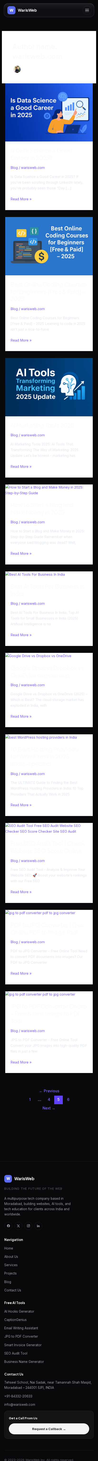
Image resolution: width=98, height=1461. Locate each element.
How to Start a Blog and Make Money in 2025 (42, 508)
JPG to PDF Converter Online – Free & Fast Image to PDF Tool (48, 1013)
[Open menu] (87, 10)
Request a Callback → (49, 1429)
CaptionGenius (15, 1320)
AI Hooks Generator (19, 1311)
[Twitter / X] (18, 1226)
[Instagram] (28, 1226)
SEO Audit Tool (15, 1353)
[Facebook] (8, 1226)
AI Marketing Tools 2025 (42, 425)
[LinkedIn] (38, 1226)
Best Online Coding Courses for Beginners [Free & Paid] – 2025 (48, 291)
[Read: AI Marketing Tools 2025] (49, 387)
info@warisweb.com (19, 1404)
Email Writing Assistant (21, 1328)
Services (11, 1265)
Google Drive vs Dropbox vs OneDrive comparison (47, 671)
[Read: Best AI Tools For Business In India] (35, 574)
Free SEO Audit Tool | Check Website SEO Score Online (47, 847)
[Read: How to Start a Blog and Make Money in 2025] (49, 490)
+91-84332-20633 (18, 1396)
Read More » (20, 198)
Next (49, 1108)
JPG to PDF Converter (21, 1336)
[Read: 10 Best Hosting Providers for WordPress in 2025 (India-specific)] (41, 737)
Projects (10, 1273)
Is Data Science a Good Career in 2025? (41, 154)
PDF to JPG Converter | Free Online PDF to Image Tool (47, 928)
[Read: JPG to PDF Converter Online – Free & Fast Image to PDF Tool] (40, 994)
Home (8, 1248)
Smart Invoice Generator (23, 1345)
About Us (11, 1257)
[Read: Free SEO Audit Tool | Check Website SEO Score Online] (49, 828)
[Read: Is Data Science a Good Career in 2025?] (49, 112)
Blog (14, 168)
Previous (49, 1091)
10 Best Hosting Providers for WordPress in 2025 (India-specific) (44, 756)
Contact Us (12, 1290)
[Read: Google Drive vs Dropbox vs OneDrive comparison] (38, 656)
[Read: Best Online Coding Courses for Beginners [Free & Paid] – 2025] (49, 246)
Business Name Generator (24, 1362)
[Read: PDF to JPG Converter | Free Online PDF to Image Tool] (40, 913)
